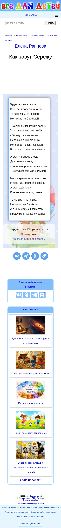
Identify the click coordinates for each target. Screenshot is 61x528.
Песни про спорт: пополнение (30, 433)
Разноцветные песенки (30, 403)
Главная (8, 35)
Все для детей (36, 496)
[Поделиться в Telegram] (26, 256)
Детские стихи (37, 35)
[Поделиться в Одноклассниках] (35, 256)
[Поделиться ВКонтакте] (17, 256)
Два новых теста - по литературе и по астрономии (30, 340)
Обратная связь (23, 498)
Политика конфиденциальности (31, 503)
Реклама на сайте (30, 500)
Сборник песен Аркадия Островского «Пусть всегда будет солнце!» (30, 467)
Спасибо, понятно (30, 524)
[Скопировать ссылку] (44, 256)
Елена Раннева (30, 46)
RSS (33, 498)
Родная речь (21, 35)
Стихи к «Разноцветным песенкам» (30, 373)
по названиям (21, 239)
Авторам (40, 498)
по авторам (38, 239)
